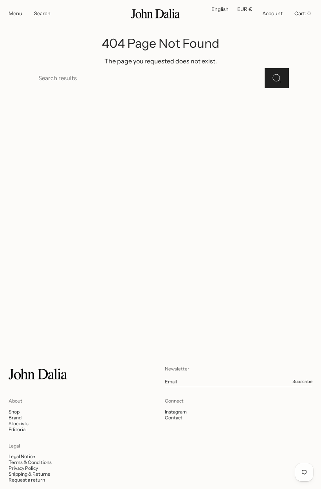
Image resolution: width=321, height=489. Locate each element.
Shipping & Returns (29, 474)
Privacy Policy (23, 468)
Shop (14, 412)
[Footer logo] (38, 374)
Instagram (176, 412)
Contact (173, 418)
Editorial (18, 429)
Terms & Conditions (30, 462)
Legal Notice (22, 456)
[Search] (277, 78)
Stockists (19, 423)
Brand (15, 418)
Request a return (27, 480)
